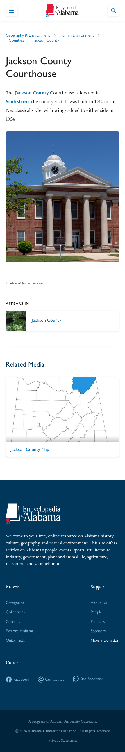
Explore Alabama (20, 630)
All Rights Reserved (94, 731)
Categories (15, 602)
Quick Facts (15, 640)
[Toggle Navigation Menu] (11, 10)
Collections (15, 612)
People (96, 612)
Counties (16, 40)
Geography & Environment (28, 35)
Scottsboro (17, 102)
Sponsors (98, 630)
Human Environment (77, 35)
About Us (99, 602)
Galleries (13, 621)
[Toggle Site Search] (113, 10)
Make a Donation (105, 640)
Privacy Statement (62, 740)
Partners (98, 621)
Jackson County (46, 40)
